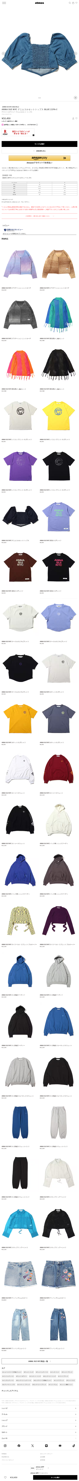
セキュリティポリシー (46, 1454)
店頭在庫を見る (41, 151)
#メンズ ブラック (59, 1380)
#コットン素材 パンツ (66, 1384)
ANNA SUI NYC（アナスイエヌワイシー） (17, 1401)
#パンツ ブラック (63, 1376)
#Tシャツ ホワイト (21, 1376)
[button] (3, 53)
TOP (3, 1401)
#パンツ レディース (8, 1376)
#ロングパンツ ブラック (39, 1384)
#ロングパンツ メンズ (49, 1376)
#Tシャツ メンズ (28, 1372)
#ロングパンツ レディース (23, 1380)
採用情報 (42, 1460)
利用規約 (4, 1454)
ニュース (4, 1438)
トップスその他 (39, 1401)
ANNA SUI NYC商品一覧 (38, 1361)
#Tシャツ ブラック (67, 1372)
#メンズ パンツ (55, 1372)
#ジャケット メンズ (35, 1376)
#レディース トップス (8, 1384)
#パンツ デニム (53, 1384)
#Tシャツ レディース (42, 1372)
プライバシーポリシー (8, 1460)
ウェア (32, 1401)
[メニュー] (4, 3)
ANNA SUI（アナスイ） (12, 1402)
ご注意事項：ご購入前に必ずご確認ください (37, 216)
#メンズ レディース (8, 1380)
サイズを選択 (39, 144)
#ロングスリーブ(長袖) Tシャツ (42, 1380)
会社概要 (42, 1457)
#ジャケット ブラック (23, 1384)
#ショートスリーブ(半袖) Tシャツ (11, 1372)
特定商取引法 (5, 1457)
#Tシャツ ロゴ (71, 1380)
